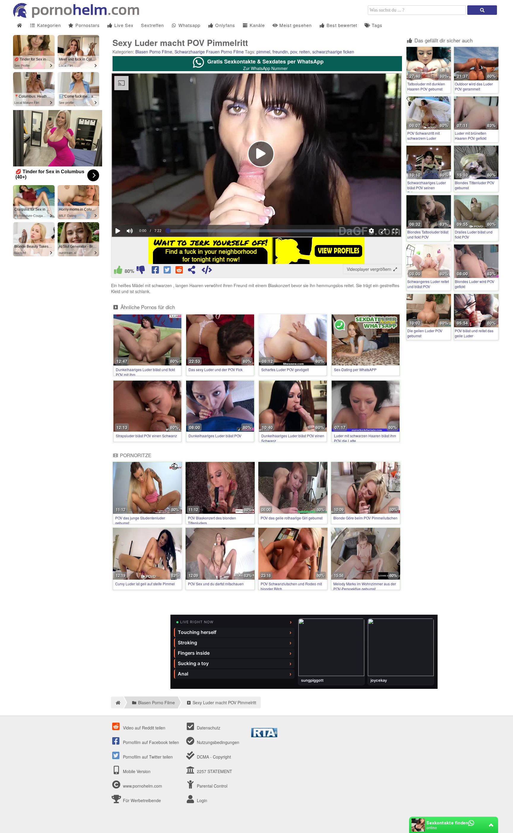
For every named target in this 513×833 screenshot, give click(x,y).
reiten (304, 52)
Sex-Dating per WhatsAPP (355, 369)
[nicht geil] (140, 271)
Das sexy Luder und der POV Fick (216, 369)
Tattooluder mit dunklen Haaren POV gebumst (426, 86)
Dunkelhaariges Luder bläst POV (215, 435)
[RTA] (264, 735)
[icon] (19, 25)
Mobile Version (136, 771)
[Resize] (383, 231)
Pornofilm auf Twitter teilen (147, 757)
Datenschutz (208, 728)
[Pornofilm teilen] (191, 271)
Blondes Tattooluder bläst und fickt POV (427, 234)
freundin (280, 52)
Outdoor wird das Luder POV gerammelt (474, 86)
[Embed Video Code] (206, 271)
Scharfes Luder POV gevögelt (285, 369)
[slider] (265, 231)
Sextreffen (152, 25)
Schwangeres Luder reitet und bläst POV (428, 284)
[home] (117, 702)
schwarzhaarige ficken (333, 52)
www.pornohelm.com (142, 786)
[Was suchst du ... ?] (482, 10)
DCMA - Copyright (213, 757)
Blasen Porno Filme (153, 52)
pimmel (263, 52)
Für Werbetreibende (141, 800)
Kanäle (256, 25)
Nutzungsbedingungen (217, 742)
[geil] (118, 271)
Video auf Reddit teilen (143, 728)
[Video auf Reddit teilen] (179, 271)
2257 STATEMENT (214, 771)
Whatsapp (188, 25)
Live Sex (123, 25)
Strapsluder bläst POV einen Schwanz (146, 435)
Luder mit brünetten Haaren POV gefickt (470, 136)
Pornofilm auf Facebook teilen (150, 742)
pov (293, 52)
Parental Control (211, 786)
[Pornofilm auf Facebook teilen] (156, 271)
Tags (376, 25)
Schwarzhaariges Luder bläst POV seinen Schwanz (426, 187)
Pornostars (87, 25)
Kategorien (48, 25)
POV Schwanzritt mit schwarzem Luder (423, 136)
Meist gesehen (295, 25)
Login (201, 800)
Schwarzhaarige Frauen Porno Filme (209, 52)
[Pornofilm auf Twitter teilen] (167, 271)
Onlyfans (224, 25)
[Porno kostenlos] (78, 16)
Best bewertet (341, 25)
